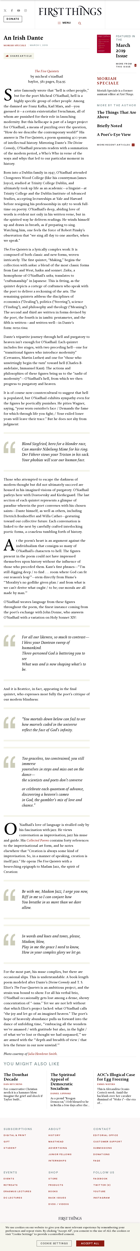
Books (53, 1191)
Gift (7, 1142)
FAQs (96, 1161)
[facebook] (12, 10)
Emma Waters (106, 1084)
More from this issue (124, 65)
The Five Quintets (47, 71)
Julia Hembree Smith (42, 1054)
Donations (101, 1154)
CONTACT (102, 1129)
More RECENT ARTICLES (113, 145)
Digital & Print (15, 1135)
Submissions (102, 1148)
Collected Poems (38, 840)
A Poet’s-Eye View (114, 134)
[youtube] (18, 10)
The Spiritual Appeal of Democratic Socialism (62, 1081)
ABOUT (54, 1129)
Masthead (56, 1142)
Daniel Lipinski (60, 1093)
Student (10, 1148)
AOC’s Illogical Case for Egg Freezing (116, 1077)
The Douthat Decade (16, 1077)
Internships (57, 1161)
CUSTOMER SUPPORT (107, 1142)
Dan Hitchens (13, 1084)
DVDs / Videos (58, 1204)
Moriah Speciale (15, 45)
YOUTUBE (99, 1191)
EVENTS (10, 1172)
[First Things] (70, 11)
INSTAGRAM (101, 1198)
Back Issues (57, 1198)
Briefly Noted (109, 125)
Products (55, 1185)
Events (9, 1179)
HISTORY (54, 1135)
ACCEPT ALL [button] (90, 1243)
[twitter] (5, 10)
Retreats (11, 1185)
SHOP (53, 1172)
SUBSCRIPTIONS (18, 1129)
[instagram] (25, 10)
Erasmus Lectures (17, 1191)
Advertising (57, 1148)
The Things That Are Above (116, 115)
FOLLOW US (103, 1172)
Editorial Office (105, 1135)
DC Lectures (13, 1198)
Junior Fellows (60, 1154)
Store (53, 1179)
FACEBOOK (100, 1179)
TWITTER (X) (102, 1185)
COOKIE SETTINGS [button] (54, 1243)
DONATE (13, 19)
